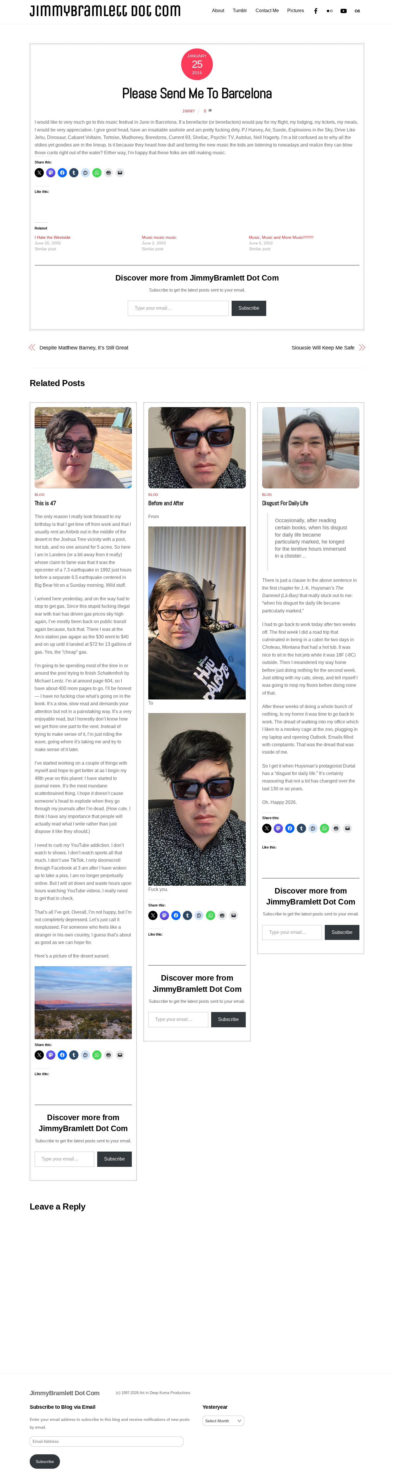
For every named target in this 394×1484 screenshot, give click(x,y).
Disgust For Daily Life (285, 503)
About (218, 10)
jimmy (188, 111)
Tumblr (240, 10)
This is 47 (45, 503)
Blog (39, 495)
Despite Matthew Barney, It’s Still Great (84, 348)
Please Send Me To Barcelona (197, 93)
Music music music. (159, 237)
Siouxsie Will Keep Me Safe (323, 348)
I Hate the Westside (52, 237)
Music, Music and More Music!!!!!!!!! (281, 237)
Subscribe (249, 308)
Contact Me (267, 10)
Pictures (295, 10)
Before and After (165, 503)
